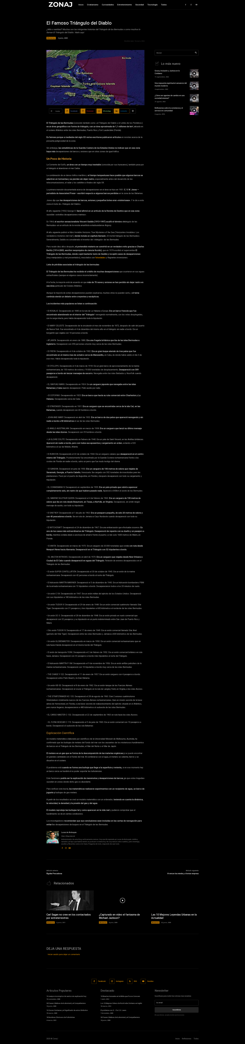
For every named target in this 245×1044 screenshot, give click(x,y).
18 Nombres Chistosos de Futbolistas (60, 1017)
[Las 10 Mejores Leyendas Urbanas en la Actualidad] (175, 900)
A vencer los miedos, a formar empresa (183, 873)
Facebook (102, 981)
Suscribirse (177, 1010)
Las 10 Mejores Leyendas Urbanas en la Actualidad (174, 916)
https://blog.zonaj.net (68, 836)
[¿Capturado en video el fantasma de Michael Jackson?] (122, 900)
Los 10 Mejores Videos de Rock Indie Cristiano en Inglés (121, 1003)
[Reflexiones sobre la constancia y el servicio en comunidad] (194, 110)
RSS (135, 981)
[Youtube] (196, 5)
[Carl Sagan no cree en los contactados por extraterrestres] (70, 900)
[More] (133, 111)
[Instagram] (191, 5)
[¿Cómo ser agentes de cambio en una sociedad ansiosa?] (194, 98)
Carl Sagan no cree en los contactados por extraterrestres (68, 916)
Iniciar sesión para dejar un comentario (64, 954)
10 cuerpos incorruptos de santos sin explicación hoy (66, 996)
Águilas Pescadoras (54, 873)
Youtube (150, 981)
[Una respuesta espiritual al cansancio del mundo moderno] (194, 85)
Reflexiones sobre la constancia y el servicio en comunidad (169, 109)
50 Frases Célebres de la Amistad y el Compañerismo (66, 1003)
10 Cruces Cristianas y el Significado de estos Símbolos (67, 1010)
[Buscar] (196, 53)
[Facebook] (185, 5)
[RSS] (129, 981)
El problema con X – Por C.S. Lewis (113, 1010)
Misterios (51, 38)
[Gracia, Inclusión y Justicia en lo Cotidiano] (194, 73)
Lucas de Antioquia (68, 832)
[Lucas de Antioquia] (52, 840)
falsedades (100, 257)
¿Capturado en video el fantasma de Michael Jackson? (119, 916)
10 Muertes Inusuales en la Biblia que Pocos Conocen (120, 996)
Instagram (120, 981)
